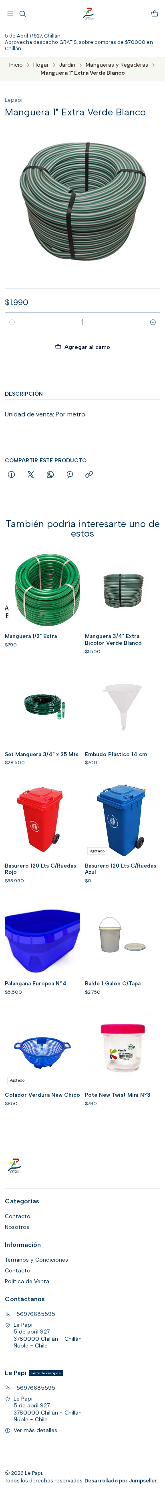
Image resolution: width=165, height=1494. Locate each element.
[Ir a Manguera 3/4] (122, 590)
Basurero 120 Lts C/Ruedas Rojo (40, 869)
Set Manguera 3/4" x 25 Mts (41, 754)
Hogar (41, 65)
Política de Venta (27, 1281)
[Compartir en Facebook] (11, 475)
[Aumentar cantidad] (153, 322)
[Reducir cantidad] (12, 322)
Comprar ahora (82, 371)
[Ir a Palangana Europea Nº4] (42, 937)
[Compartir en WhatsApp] (50, 475)
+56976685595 (34, 1314)
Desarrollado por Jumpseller (121, 1480)
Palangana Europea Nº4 (35, 983)
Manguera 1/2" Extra (31, 636)
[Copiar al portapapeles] (89, 475)
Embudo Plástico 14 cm (116, 754)
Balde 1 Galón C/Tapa (113, 983)
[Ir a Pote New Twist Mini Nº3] (122, 1048)
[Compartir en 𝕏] (31, 475)
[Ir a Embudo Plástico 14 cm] (122, 708)
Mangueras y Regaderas (117, 65)
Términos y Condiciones (36, 1259)
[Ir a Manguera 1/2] (42, 590)
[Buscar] (22, 14)
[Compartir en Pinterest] (69, 475)
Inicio (16, 65)
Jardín (67, 65)
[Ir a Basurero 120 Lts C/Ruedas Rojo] (42, 819)
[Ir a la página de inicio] (88, 14)
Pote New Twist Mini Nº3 (118, 1095)
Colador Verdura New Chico (42, 1095)
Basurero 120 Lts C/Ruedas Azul (120, 869)
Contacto (17, 1216)
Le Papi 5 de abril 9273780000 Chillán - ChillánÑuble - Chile (48, 1335)
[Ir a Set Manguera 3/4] (42, 708)
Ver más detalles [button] (35, 1430)
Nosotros (17, 1226)
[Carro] (154, 14)
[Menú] (10, 14)
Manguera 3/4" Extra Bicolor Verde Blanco (113, 639)
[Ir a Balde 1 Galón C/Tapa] (122, 937)
